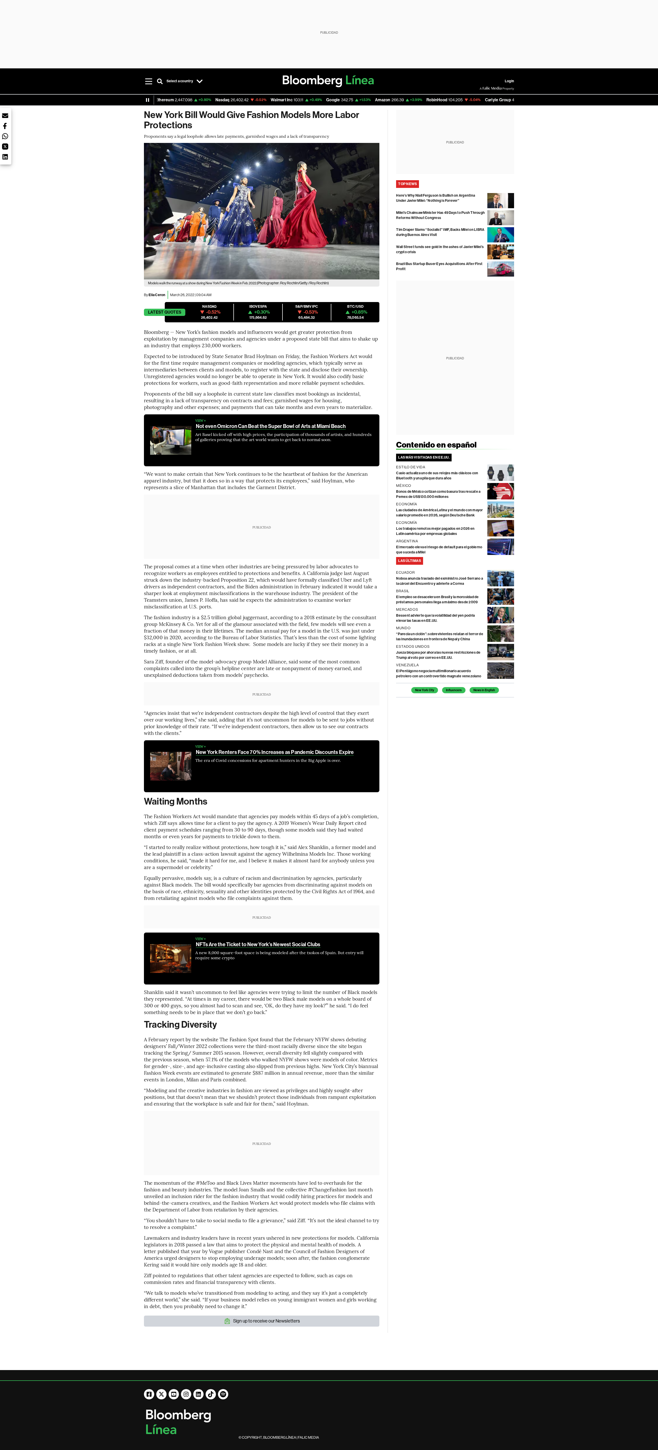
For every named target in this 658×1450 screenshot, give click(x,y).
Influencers (454, 690)
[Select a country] (199, 81)
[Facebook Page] (149, 1394)
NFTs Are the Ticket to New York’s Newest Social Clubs (258, 944)
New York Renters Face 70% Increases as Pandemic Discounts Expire (275, 752)
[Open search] (159, 81)
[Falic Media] (483, 88)
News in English (484, 690)
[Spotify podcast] (223, 1394)
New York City (424, 690)
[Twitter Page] (161, 1394)
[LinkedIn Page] (198, 1394)
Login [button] (509, 81)
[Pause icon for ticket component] (147, 100)
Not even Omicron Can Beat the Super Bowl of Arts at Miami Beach (271, 426)
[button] (5, 116)
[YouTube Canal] (174, 1394)
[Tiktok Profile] (211, 1394)
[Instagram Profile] (186, 1394)
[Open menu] (148, 81)
